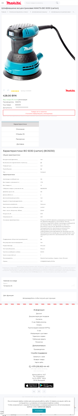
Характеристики (20, 124)
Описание (20, 129)
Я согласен (39, 410)
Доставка (20, 144)
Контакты (39, 319)
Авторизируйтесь (29, 298)
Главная (3, 12)
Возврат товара (39, 359)
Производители (39, 349)
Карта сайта (39, 362)
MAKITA (18, 102)
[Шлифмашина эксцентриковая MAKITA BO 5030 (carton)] (39, 52)
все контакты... (39, 371)
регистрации (22, 100)
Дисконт (39, 313)
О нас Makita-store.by (39, 322)
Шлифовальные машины (39, 12)
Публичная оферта (39, 339)
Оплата (39, 325)
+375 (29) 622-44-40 (40, 366)
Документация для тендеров (39, 316)
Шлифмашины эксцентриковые (60, 12)
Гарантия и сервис (39, 336)
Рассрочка (20, 139)
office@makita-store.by (39, 369)
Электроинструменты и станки (18, 12)
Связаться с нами (39, 357)
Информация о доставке (39, 333)
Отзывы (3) (20, 134)
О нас (39, 330)
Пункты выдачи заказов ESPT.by (39, 328)
